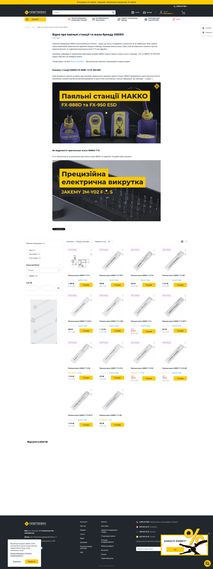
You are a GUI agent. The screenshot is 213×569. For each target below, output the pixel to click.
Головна (27, 27)
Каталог (35, 19)
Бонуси (103, 554)
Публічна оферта (107, 546)
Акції (32, 250)
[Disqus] (106, 473)
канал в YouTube (77, 61)
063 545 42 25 (144, 537)
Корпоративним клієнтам (86, 547)
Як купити (104, 550)
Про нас (83, 526)
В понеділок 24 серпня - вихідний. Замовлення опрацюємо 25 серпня (106, 2)
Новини (83, 530)
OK (58, 288)
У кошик (86, 285)
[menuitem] (78, 19)
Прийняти (31, 562)
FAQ (81, 552)
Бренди (149, 12)
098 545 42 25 (144, 532)
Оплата (104, 522)
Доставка (104, 526)
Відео (33, 27)
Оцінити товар (82, 280)
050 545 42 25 (144, 527)
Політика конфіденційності (107, 541)
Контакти (83, 522)
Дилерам (83, 542)
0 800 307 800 (144, 522)
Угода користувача (108, 536)
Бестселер (34, 254)
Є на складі (35, 258)
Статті (137, 12)
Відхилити (17, 562)
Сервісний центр (107, 558)
